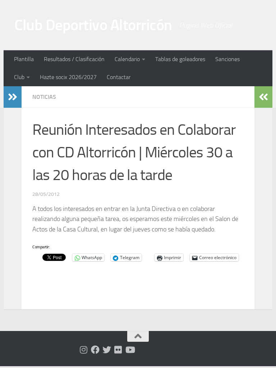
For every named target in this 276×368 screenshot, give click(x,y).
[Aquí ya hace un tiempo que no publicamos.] (106, 349)
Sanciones (227, 59)
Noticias (44, 96)
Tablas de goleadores (180, 59)
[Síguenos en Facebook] (95, 349)
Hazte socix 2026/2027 (68, 77)
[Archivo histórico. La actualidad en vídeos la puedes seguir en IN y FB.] (129, 349)
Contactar (118, 77)
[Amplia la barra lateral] (13, 97)
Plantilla (24, 59)
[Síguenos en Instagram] (83, 349)
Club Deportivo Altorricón (93, 25)
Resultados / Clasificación (74, 59)
